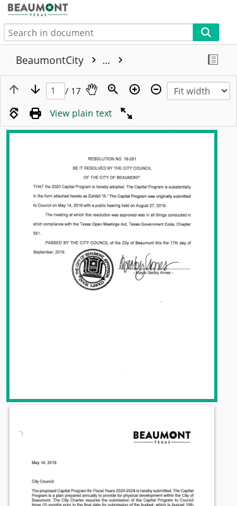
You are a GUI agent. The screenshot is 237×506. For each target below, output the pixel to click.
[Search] (206, 32)
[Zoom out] (156, 89)
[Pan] (91, 89)
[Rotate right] (14, 113)
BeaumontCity (64, 60)
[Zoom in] (134, 89)
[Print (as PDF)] (35, 113)
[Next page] (35, 89)
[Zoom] (113, 89)
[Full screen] (126, 113)
